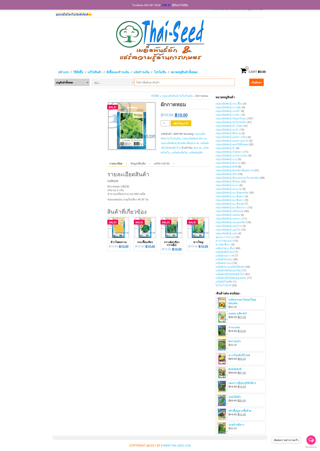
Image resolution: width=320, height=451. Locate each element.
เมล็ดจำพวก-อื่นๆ (225, 248)
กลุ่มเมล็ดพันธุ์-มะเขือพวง (230, 196)
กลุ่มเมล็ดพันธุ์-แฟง (226, 233)
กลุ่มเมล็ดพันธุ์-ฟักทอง (228, 181)
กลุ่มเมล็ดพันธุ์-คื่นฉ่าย (228, 133)
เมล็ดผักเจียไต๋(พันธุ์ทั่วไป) (230, 274)
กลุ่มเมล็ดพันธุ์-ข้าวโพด (229, 126)
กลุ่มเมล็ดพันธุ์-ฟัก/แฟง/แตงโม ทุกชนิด (237, 177)
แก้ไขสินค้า (95, 72)
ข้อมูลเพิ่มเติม (138, 163)
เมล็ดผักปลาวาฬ (225, 255)
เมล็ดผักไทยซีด (224, 281)
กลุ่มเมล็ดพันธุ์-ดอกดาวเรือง (231, 137)
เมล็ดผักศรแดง (224, 259)
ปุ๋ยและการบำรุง (225, 237)
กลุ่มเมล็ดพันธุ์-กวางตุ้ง (228, 107)
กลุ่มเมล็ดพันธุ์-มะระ (227, 185)
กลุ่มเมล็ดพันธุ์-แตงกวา (228, 218)
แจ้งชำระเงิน (141, 72)
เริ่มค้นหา (256, 82)
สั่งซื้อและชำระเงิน (117, 72)
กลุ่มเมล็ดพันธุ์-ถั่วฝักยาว (229, 151)
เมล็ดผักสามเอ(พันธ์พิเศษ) (230, 266)
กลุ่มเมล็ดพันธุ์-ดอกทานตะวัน (232, 140)
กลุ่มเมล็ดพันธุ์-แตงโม (228, 229)
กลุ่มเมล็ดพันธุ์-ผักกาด (194, 138)
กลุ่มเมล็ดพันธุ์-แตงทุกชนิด (231, 222)
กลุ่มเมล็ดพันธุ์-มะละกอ (229, 189)
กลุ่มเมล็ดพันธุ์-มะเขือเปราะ (231, 207)
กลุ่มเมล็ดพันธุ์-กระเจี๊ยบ (229, 103)
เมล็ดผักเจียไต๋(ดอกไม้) (228, 270)
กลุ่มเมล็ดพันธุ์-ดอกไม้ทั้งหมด (232, 144)
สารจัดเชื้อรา (223, 244)
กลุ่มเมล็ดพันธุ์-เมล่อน (228, 215)
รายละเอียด (115, 163)
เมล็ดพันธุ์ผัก (196, 152)
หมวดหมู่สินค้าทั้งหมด (184, 72)
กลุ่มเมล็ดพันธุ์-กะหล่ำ (228, 111)
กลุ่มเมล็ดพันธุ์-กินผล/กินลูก (231, 118)
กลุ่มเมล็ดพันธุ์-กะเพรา (228, 114)
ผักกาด (197, 147)
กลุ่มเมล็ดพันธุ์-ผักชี (226, 166)
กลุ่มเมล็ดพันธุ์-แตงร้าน (229, 226)
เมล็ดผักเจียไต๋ (179, 152)
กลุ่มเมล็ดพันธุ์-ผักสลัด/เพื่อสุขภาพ (180, 143)
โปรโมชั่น (160, 72)
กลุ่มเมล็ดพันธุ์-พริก (226, 174)
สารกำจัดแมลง (224, 240)
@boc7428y (180, 5)
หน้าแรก (63, 72)
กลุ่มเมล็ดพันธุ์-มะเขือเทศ (230, 203)
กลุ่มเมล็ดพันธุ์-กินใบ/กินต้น (177, 96)
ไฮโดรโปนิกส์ (223, 285)
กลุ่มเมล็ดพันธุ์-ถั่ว (225, 148)
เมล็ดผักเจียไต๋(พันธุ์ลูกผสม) (231, 278)
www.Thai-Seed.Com (177, 445)
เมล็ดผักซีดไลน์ (224, 252)
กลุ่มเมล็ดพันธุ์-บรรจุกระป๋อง (231, 155)
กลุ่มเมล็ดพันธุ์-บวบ (226, 159)
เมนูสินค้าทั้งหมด (64, 82)
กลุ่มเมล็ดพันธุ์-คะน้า (227, 129)
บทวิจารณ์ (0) (162, 163)
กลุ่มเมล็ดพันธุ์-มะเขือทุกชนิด (232, 192)
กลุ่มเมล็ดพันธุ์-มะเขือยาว (230, 200)
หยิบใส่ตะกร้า (181, 123)
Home (155, 96)
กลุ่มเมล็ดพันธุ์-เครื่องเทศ (230, 211)
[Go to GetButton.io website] (311, 447)
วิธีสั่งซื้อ (78, 72)
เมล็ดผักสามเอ (224, 263)
